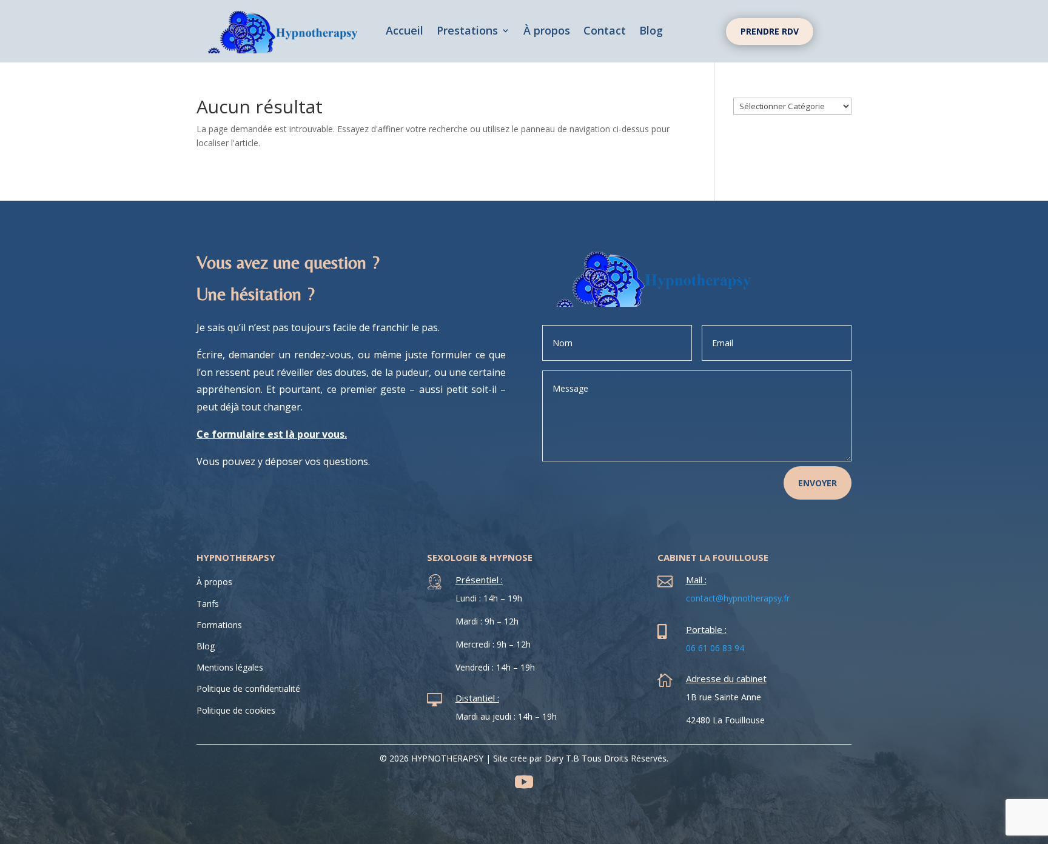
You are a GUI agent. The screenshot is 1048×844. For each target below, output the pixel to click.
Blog (651, 32)
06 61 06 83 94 (715, 648)
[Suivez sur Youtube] (524, 782)
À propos (546, 32)
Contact (604, 32)
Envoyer (817, 483)
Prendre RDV (770, 31)
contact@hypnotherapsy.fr (738, 598)
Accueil (404, 32)
